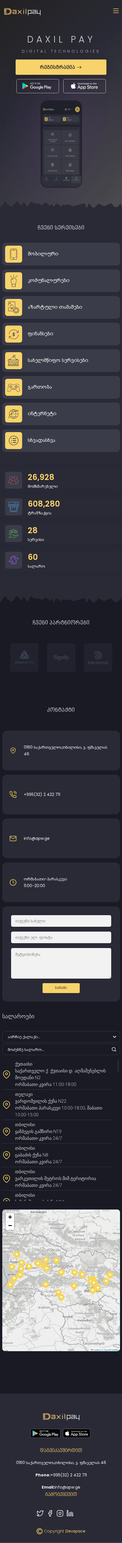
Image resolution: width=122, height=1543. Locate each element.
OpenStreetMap (111, 1349)
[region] (61, 1130)
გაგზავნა (61, 988)
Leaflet (96, 1349)
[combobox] (6, 1037)
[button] (97, 1288)
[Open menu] (116, 11)
